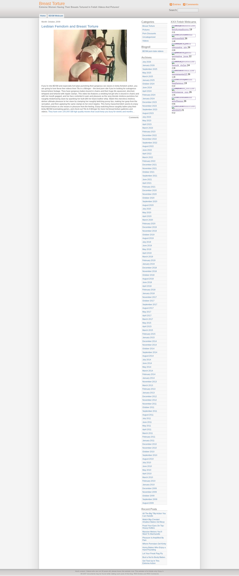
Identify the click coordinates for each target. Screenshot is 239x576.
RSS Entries (138, 574)
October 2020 (148, 198)
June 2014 (147, 363)
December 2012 (149, 396)
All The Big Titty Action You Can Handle (154, 514)
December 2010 (149, 444)
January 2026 (148, 65)
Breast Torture (52, 3)
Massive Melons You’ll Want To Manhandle (152, 533)
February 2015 (148, 334)
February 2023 (148, 132)
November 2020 (149, 194)
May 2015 (146, 323)
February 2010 (148, 481)
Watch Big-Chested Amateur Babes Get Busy (153, 520)
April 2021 (147, 183)
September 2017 (149, 304)
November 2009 (149, 492)
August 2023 (148, 113)
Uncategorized (148, 37)
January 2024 (148, 98)
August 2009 (148, 503)
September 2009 (149, 499)
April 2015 (147, 326)
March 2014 (147, 371)
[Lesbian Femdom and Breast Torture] (90, 81)
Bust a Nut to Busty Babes (153, 557)
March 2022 (147, 157)
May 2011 (146, 426)
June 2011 (147, 422)
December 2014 (149, 341)
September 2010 (149, 455)
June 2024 (147, 87)
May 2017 (146, 312)
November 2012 (149, 400)
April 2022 (147, 154)
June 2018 (147, 282)
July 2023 (146, 117)
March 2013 (147, 385)
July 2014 (146, 360)
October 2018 (148, 275)
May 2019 (146, 249)
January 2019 (148, 264)
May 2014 (146, 367)
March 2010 (147, 477)
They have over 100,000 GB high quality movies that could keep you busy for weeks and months (90, 112)
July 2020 (146, 209)
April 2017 (147, 315)
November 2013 (149, 382)
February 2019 (148, 260)
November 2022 (149, 139)
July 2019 (146, 242)
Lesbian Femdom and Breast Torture (69, 26)
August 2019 (148, 238)
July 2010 (146, 462)
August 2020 (148, 205)
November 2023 (149, 106)
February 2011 (148, 437)
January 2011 (148, 440)
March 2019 (147, 257)
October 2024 (148, 84)
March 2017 (147, 319)
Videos (145, 41)
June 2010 (147, 466)
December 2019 (149, 227)
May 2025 (146, 73)
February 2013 (148, 389)
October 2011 (148, 407)
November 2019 (149, 231)
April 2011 (146, 429)
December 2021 (149, 165)
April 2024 (147, 91)
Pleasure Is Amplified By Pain (153, 539)
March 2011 (147, 433)
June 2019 (147, 245)
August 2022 (148, 146)
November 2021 (149, 168)
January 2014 (148, 378)
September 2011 (149, 411)
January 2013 (148, 393)
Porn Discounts (149, 33)
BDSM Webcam (56, 16)
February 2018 (148, 290)
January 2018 (148, 293)
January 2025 (148, 80)
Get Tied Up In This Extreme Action (150, 562)
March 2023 (147, 128)
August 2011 (147, 415)
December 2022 (149, 135)
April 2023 (147, 124)
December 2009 (149, 488)
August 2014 (148, 356)
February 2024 (148, 95)
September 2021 (149, 176)
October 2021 (148, 172)
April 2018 (147, 286)
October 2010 (148, 452)
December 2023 (149, 102)
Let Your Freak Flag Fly (152, 553)
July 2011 (146, 418)
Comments (192, 4)
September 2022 (149, 143)
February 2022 (148, 161)
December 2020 (149, 190)
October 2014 (148, 348)
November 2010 (149, 448)
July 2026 (146, 62)
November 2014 (149, 345)
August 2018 (148, 279)
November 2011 (149, 404)
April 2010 (147, 473)
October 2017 (148, 301)
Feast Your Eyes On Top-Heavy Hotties (153, 527)
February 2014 (148, 374)
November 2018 (149, 271)
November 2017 (149, 297)
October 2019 (148, 235)
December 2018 (149, 268)
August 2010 (148, 459)
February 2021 (148, 187)
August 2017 (148, 308)
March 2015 (147, 330)
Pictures (146, 30)
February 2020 (148, 223)
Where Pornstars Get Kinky (154, 544)
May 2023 (146, 120)
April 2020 (147, 216)
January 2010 (148, 485)
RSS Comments (153, 574)
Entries (177, 4)
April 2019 (147, 253)
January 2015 (148, 337)
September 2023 (149, 109)
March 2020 (147, 220)
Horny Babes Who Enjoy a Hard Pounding (154, 548)
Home (43, 16)
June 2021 (147, 179)
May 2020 (146, 212)
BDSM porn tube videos (152, 51)
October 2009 (148, 496)
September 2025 (149, 69)
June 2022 (147, 150)
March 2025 (147, 76)
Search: (173, 10)
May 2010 (146, 470)
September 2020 (149, 201)
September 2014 (149, 352)
